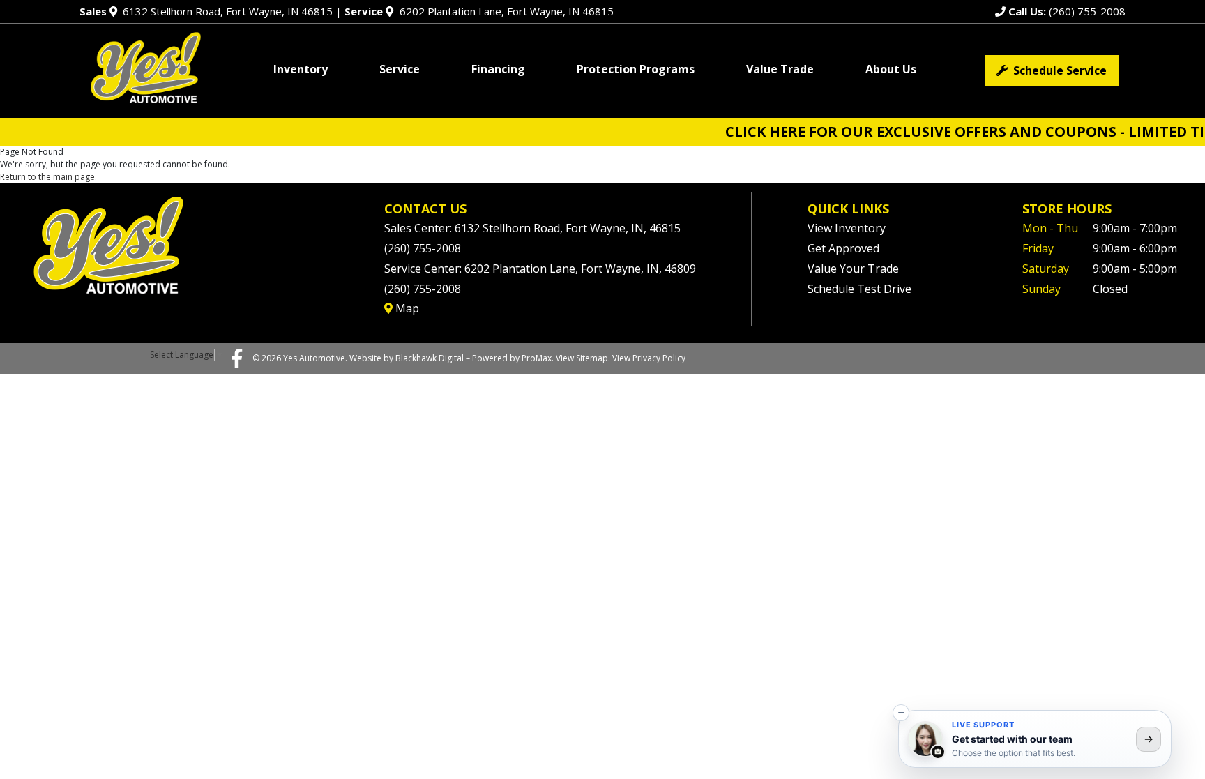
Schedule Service (1057, 70)
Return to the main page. (48, 177)
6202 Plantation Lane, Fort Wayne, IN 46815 (478, 11)
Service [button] (399, 69)
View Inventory (847, 228)
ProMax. (538, 358)
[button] (901, 712)
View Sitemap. (583, 358)
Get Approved (843, 248)
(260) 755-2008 (1066, 11)
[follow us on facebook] (237, 358)
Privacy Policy (658, 358)
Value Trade (780, 69)
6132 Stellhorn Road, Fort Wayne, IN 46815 (206, 11)
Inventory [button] (300, 69)
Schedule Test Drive (859, 288)
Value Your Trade (853, 268)
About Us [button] (890, 69)
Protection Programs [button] (636, 69)
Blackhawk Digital (429, 358)
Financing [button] (498, 69)
